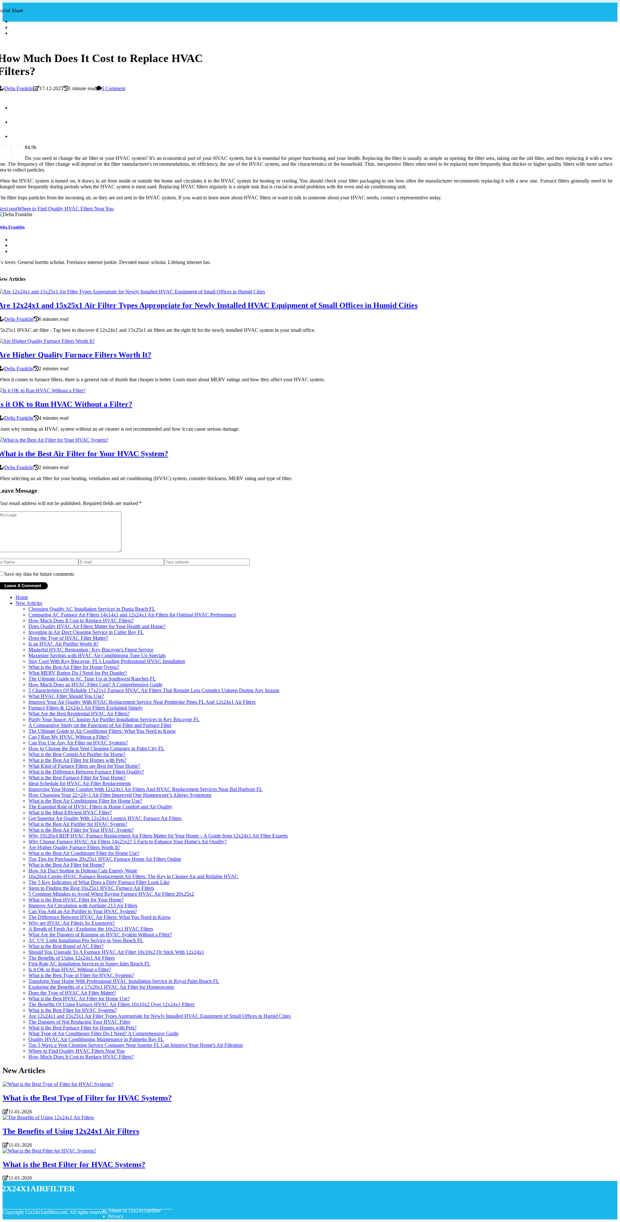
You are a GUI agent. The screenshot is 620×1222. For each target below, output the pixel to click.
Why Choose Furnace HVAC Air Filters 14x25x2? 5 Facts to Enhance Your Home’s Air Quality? (127, 841)
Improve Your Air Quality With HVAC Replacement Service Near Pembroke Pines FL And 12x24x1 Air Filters (141, 702)
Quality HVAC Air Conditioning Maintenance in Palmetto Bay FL (96, 1039)
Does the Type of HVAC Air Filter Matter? (72, 993)
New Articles (29, 603)
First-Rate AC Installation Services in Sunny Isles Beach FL (89, 963)
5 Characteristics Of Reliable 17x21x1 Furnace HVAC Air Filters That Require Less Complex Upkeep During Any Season (153, 690)
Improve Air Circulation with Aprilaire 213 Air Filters (82, 905)
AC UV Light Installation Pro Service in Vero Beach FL (85, 940)
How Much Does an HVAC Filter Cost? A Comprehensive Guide (95, 684)
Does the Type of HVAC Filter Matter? (68, 638)
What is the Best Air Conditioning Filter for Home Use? (85, 801)
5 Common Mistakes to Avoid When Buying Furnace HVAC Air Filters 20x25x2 (111, 894)
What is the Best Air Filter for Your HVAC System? (81, 830)
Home (22, 597)
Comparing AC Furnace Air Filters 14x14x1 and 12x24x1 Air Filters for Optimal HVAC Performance (132, 614)
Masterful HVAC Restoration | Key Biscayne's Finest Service (90, 649)
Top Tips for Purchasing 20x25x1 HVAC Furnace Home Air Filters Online (104, 859)
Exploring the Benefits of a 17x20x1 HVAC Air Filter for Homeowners (101, 987)
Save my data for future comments (39, 574)
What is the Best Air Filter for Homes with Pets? (77, 760)
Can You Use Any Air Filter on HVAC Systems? (78, 742)
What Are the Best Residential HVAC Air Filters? (78, 713)
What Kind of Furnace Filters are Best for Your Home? (84, 766)
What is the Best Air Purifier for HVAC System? (77, 824)
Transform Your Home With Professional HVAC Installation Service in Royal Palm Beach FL (123, 981)
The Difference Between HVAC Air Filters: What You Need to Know (99, 917)
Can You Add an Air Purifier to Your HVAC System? (82, 911)
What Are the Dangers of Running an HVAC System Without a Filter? (100, 934)
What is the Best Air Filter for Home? (66, 865)
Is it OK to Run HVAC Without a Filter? (69, 969)
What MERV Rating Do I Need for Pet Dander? (77, 673)
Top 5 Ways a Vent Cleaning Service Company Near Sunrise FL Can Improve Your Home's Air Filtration (135, 1045)
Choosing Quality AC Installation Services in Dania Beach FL (91, 609)
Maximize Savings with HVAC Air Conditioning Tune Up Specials (97, 655)
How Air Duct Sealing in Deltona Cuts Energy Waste (82, 870)
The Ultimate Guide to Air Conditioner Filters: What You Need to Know (102, 731)
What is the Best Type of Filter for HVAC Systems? (81, 975)
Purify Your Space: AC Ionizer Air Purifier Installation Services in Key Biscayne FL (114, 719)
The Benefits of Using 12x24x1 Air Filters (71, 958)
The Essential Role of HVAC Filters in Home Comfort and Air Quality (100, 806)
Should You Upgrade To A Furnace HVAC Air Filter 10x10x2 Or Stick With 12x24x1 (116, 952)
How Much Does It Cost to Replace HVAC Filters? (81, 620)
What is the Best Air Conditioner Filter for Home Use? (84, 853)
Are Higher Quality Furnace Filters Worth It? (74, 847)
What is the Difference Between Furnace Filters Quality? (86, 771)
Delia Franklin (19, 88)
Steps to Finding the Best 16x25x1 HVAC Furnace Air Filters (91, 888)
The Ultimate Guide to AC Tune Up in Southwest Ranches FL (92, 678)
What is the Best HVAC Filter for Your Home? (76, 899)
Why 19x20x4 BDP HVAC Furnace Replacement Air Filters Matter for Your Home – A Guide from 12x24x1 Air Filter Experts (158, 835)
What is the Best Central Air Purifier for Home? (76, 754)
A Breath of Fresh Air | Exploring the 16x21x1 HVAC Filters (90, 929)
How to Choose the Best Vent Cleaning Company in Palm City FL (96, 748)
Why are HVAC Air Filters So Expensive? (71, 923)
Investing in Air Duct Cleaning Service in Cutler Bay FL (86, 632)
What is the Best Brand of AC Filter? (66, 946)
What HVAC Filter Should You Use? (66, 696)
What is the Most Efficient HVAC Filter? (70, 812)
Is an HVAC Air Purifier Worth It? (63, 644)
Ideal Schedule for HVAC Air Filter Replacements (79, 783)
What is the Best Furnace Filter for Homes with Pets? (82, 1027)
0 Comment (113, 88)
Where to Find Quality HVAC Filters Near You (76, 1051)
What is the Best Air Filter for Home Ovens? (73, 667)
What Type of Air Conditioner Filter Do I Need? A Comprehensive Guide (103, 1033)
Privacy (116, 1216)
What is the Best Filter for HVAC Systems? (72, 1010)
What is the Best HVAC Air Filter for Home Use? (79, 998)
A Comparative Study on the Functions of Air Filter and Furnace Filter (99, 725)
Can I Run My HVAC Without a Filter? (68, 737)
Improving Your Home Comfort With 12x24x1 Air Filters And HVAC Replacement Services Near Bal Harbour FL (145, 789)
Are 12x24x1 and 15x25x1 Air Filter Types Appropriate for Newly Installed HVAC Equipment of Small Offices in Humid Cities (159, 1016)
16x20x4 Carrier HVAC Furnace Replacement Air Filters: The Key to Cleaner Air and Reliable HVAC (133, 876)
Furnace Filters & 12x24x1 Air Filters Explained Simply (85, 708)
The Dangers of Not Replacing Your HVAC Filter (79, 1022)
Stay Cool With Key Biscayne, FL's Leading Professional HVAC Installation (106, 661)
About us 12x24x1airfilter (134, 1210)
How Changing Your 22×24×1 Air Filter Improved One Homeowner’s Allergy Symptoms (120, 795)
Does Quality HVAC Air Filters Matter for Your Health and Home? (96, 626)
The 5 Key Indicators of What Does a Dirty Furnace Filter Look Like (99, 882)
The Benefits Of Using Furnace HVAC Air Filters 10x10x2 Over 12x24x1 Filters (111, 1004)
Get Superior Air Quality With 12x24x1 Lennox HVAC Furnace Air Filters (104, 818)
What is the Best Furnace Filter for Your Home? (77, 777)
